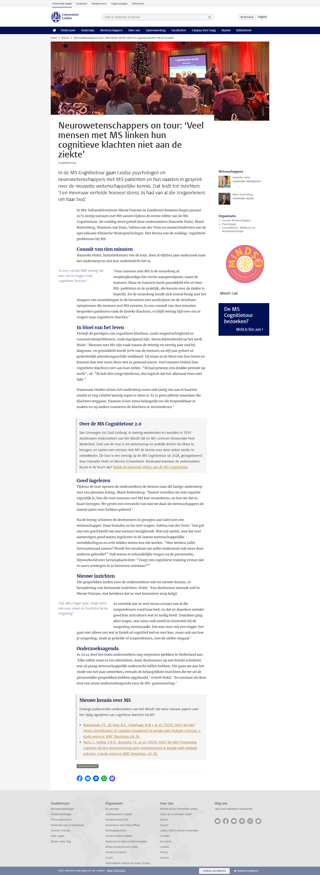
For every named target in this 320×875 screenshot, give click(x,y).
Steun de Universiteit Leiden (176, 814)
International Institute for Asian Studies (127, 863)
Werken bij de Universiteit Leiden (178, 809)
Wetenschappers (111, 30)
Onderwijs (87, 30)
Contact (164, 858)
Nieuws (65, 37)
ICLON (109, 858)
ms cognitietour (88, 766)
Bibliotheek (138, 3)
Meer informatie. (116, 870)
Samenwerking (156, 30)
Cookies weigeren (247, 871)
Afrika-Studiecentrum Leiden (121, 847)
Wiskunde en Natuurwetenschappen (126, 841)
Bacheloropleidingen (62, 809)
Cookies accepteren (214, 871)
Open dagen (58, 836)
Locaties (164, 836)
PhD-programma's (61, 819)
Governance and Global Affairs (122, 825)
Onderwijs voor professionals (67, 825)
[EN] (262, 17)
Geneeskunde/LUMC (117, 819)
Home (54, 37)
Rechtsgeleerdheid (115, 830)
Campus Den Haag (204, 30)
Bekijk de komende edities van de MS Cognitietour (150, 467)
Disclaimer (166, 841)
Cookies (164, 847)
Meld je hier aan (248, 329)
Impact (164, 825)
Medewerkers (99, 3)
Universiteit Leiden (62, 3)
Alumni (226, 30)
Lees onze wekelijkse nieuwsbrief (233, 809)
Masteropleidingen (61, 814)
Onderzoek (68, 30)
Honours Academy (115, 852)
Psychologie (229, 224)
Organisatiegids (119, 3)
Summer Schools (60, 830)
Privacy (164, 852)
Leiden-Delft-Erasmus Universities (179, 830)
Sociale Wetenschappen (236, 220)
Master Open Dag (61, 841)
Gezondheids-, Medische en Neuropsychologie (238, 229)
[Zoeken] (209, 17)
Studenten (81, 3)
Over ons (134, 30)
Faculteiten (178, 30)
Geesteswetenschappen (118, 814)
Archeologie (112, 809)
